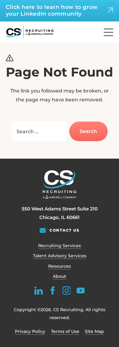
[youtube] (80, 290)
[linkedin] (38, 290)
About (59, 276)
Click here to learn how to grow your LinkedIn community (52, 10)
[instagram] (66, 290)
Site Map (94, 331)
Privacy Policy (30, 331)
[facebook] (53, 290)
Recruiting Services (59, 245)
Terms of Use (65, 331)
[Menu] (108, 32)
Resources (59, 266)
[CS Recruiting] (30, 32)
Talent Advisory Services (59, 255)
